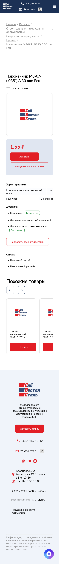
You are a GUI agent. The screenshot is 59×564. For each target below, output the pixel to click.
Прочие (11, 40)
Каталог (24, 24)
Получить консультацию (29, 166)
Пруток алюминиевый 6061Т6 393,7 (18, 333)
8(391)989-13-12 (33, 4)
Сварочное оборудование (23, 36)
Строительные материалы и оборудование (25, 30)
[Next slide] (21, 290)
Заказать (24, 156)
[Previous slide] (10, 290)
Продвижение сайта (23, 509)
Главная (11, 24)
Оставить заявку (29, 428)
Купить (24, 346)
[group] (29, 114)
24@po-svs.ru (29, 9)
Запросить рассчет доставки (27, 241)
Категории (20, 88)
